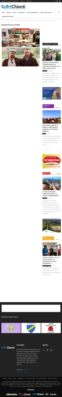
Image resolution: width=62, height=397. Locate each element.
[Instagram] (57, 1)
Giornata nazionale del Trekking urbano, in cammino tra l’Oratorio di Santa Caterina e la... (51, 65)
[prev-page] (43, 149)
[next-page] (46, 149)
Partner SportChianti (8, 16)
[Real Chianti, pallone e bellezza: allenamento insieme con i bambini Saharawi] (51, 117)
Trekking (45, 70)
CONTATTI (22, 1)
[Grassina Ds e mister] (20, 66)
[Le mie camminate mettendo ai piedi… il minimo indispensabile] (51, 183)
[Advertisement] (51, 32)
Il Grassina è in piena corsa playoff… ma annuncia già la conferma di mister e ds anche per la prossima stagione (31, 20)
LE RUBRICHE (21, 12)
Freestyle (59, 173)
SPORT (14, 12)
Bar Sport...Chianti (46, 265)
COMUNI (8, 12)
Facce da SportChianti (32, 12)
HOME (3, 12)
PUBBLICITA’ (29, 1)
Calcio (44, 133)
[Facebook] (54, 1)
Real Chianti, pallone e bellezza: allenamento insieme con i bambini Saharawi (50, 128)
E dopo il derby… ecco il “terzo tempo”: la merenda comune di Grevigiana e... (50, 260)
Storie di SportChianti (46, 12)
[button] (59, 12)
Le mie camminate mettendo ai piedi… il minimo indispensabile (50, 194)
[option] (11, 329)
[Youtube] (59, 1)
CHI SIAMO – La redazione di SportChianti (10, 1)
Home (2, 20)
